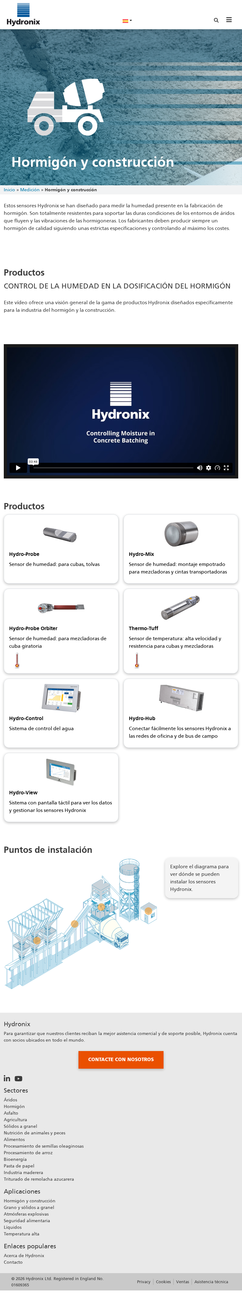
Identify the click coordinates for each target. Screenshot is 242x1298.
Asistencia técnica (211, 1281)
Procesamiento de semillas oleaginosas (44, 1146)
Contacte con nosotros (121, 1059)
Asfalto (11, 1113)
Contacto (13, 1262)
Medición (30, 189)
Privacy (144, 1281)
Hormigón (14, 1106)
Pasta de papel (19, 1165)
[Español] (127, 20)
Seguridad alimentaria (27, 1220)
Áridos (10, 1099)
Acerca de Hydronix (24, 1255)
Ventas (182, 1281)
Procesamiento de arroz (28, 1152)
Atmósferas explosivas (26, 1214)
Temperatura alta (21, 1233)
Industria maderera (23, 1172)
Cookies (163, 1281)
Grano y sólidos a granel (29, 1207)
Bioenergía (15, 1159)
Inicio (9, 189)
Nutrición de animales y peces (34, 1132)
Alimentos (14, 1139)
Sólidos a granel (20, 1126)
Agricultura (15, 1119)
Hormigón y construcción (29, 1200)
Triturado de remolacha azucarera (39, 1179)
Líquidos (12, 1227)
